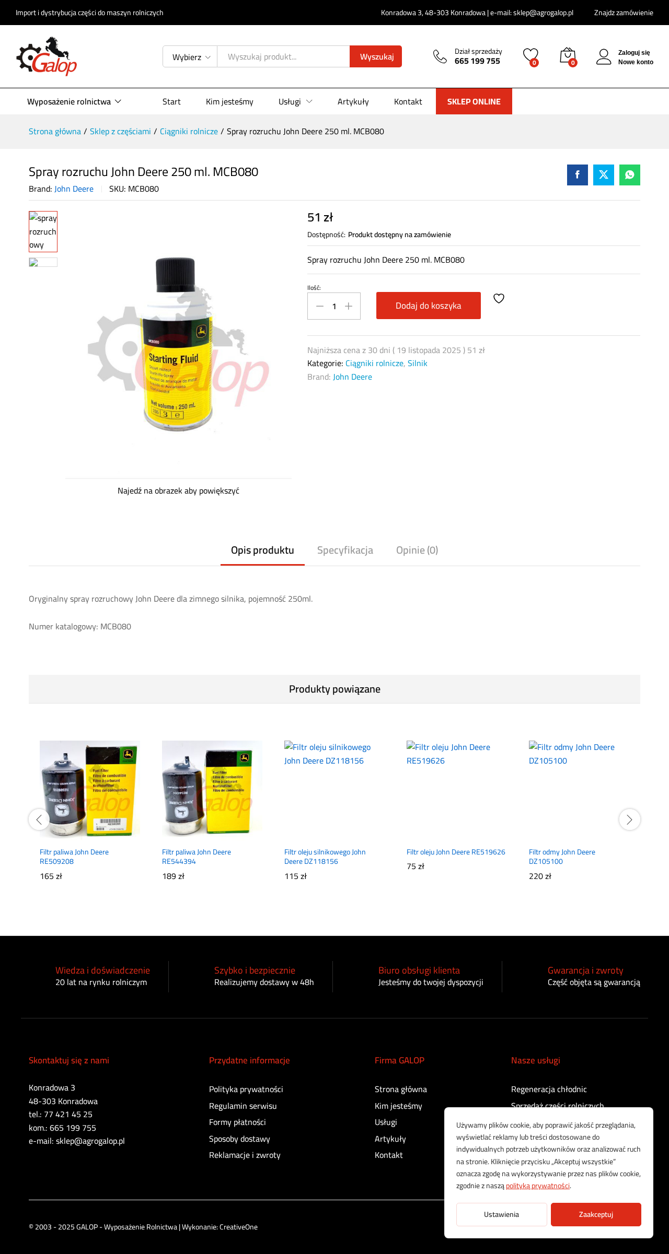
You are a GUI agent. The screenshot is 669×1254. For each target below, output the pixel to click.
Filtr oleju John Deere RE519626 (456, 852)
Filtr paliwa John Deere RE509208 (74, 856)
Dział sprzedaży (478, 51)
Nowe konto (635, 62)
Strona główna (401, 1089)
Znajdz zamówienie (623, 12)
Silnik (418, 363)
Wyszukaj (377, 56)
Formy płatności (237, 1122)
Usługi (386, 1122)
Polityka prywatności (246, 1089)
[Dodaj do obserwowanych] (500, 299)
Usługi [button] (290, 101)
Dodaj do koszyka (429, 305)
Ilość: (314, 288)
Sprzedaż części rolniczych (557, 1106)
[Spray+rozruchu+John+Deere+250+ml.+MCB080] (603, 175)
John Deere (74, 188)
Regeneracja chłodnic (549, 1089)
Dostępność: (326, 234)
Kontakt (408, 101)
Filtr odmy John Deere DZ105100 (562, 856)
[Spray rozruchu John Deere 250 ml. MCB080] (577, 175)
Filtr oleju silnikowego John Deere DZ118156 (325, 856)
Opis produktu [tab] (262, 550)
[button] (64, 834)
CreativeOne (239, 1227)
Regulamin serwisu (243, 1106)
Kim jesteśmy (229, 101)
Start (172, 101)
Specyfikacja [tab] (345, 550)
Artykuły (353, 101)
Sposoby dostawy (239, 1138)
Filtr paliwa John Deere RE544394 (196, 856)
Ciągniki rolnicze (374, 363)
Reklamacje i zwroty (245, 1155)
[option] (90, 818)
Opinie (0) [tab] (417, 550)
